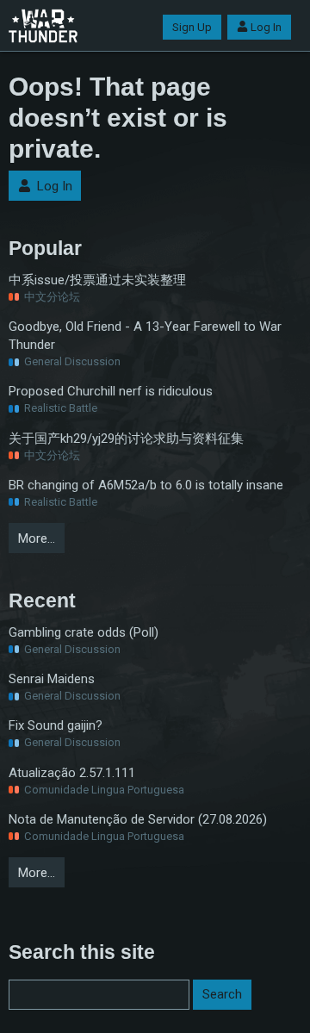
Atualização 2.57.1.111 (72, 773)
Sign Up (192, 27)
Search (222, 994)
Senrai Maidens (52, 679)
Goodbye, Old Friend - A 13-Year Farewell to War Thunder (145, 335)
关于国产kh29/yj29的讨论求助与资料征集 (126, 438)
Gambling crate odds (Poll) (83, 632)
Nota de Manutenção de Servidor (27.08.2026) (138, 819)
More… (36, 538)
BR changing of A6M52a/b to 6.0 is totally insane (146, 485)
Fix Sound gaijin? (55, 725)
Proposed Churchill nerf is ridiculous (111, 391)
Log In (266, 27)
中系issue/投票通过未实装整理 (97, 280)
